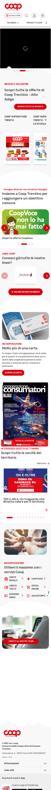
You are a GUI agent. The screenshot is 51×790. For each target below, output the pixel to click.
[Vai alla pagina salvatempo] (47, 595)
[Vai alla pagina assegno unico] (22, 595)
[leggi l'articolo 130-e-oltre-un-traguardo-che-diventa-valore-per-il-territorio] (25, 509)
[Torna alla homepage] (13, 6)
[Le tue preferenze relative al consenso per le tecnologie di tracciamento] (48, 592)
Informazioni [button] (11, 763)
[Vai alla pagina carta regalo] (22, 578)
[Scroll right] (46, 23)
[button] (42, 15)
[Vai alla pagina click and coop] (45, 587)
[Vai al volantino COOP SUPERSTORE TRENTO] (17, 148)
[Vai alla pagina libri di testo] (22, 587)
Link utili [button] (9, 770)
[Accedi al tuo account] (34, 15)
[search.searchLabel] (26, 15)
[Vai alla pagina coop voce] (45, 578)
